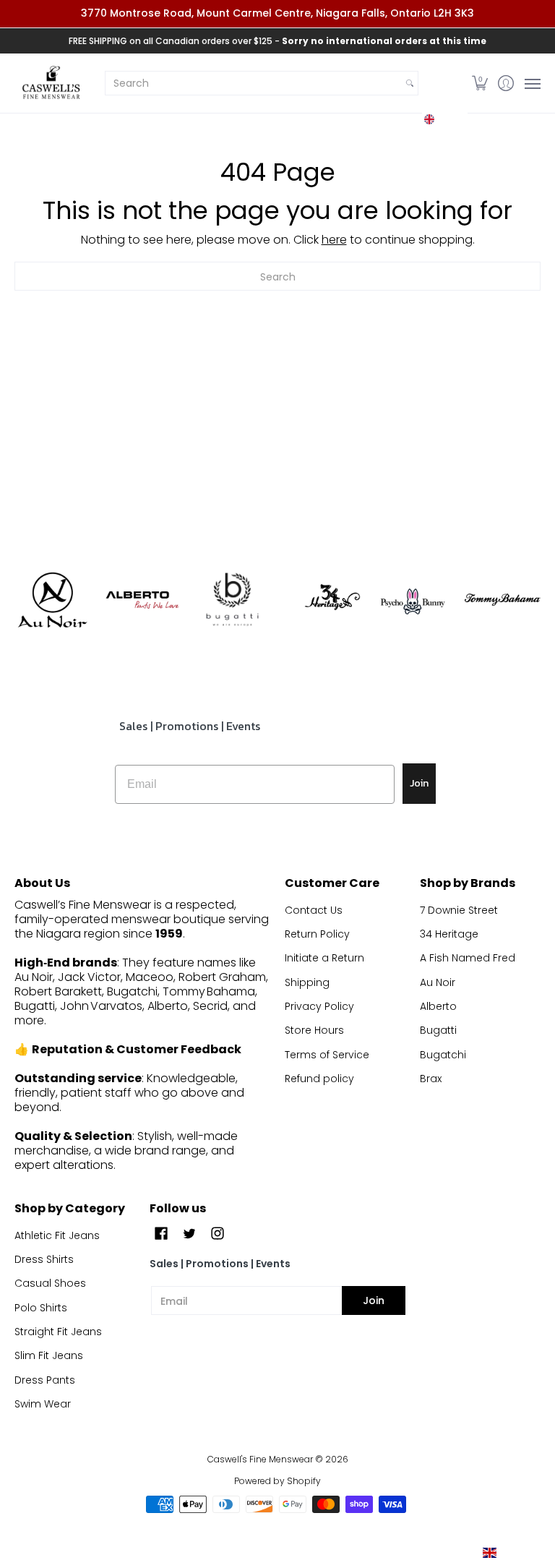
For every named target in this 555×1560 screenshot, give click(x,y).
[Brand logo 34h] (323, 600)
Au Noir (437, 982)
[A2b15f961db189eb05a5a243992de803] (143, 600)
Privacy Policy (319, 1006)
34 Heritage (449, 934)
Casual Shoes (50, 1283)
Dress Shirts (44, 1259)
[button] (444, 119)
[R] (52, 600)
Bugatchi (443, 1054)
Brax (431, 1078)
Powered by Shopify (277, 1481)
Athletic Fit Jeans (57, 1235)
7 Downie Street (459, 910)
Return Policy (317, 934)
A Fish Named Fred (467, 958)
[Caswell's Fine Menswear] (50, 83)
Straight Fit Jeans (58, 1331)
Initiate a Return (324, 958)
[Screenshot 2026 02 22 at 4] (413, 599)
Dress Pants (44, 1380)
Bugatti (438, 1030)
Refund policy (319, 1078)
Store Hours (314, 1030)
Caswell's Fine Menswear (260, 1459)
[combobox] (254, 83)
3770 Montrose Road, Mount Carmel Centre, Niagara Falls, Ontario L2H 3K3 (277, 13)
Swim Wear (42, 1404)
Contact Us (314, 910)
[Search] (410, 83)
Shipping (307, 982)
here (334, 239)
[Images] (232, 600)
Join (419, 783)
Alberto (438, 1006)
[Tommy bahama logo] (503, 599)
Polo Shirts (40, 1307)
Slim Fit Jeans (48, 1355)
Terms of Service (327, 1054)
